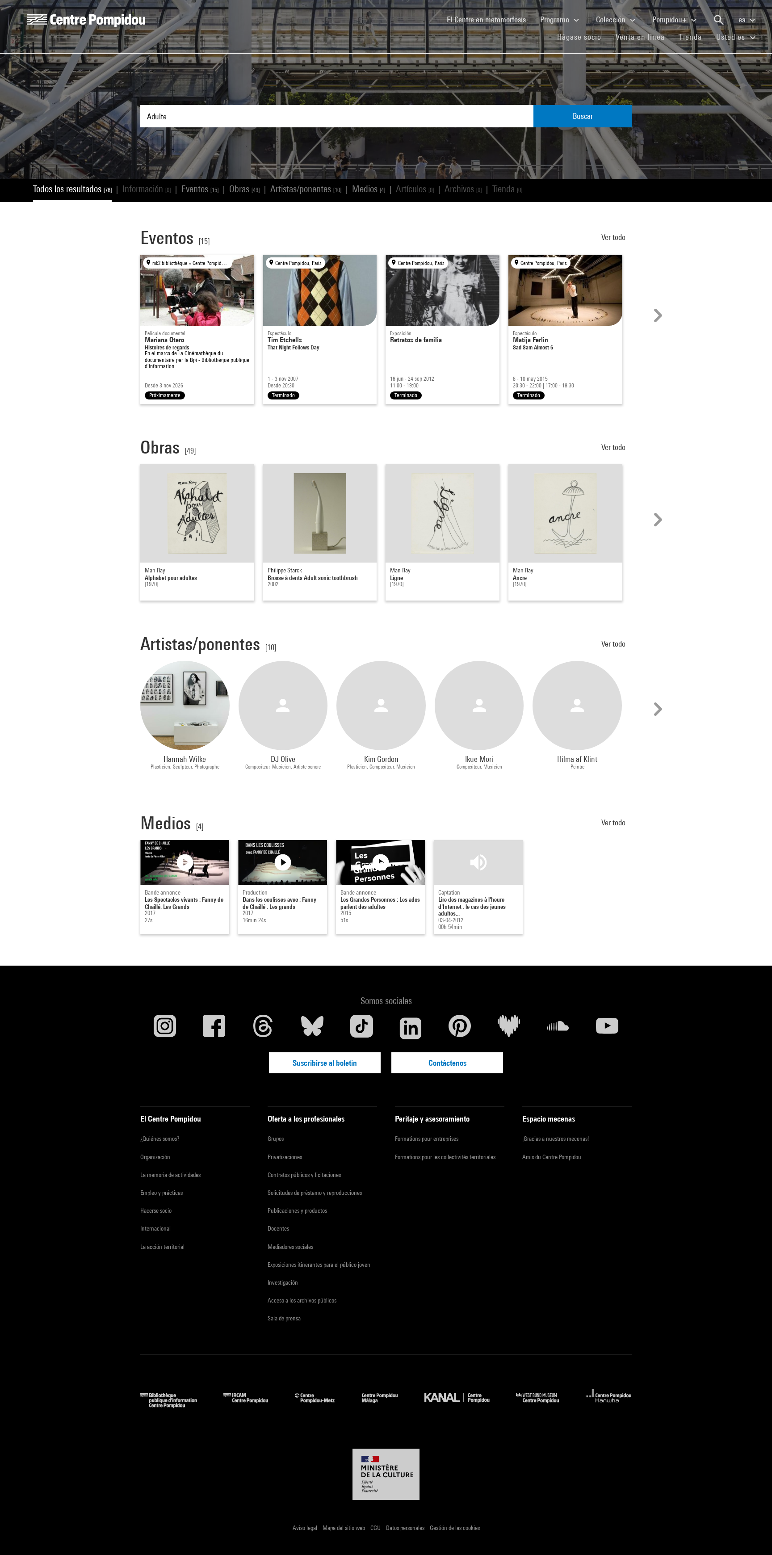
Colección (611, 19)
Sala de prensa (284, 1318)
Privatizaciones (285, 1156)
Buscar (583, 116)
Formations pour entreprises (426, 1138)
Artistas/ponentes (305, 188)
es (742, 19)
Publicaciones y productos (297, 1210)
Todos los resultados (72, 188)
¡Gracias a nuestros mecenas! (555, 1138)
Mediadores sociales (290, 1246)
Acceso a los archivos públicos (302, 1300)
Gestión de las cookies (455, 1527)
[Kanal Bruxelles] (463, 1405)
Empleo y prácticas (161, 1192)
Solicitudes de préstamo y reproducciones (315, 1192)
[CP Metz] (321, 1405)
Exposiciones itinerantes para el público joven (319, 1264)
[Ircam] (252, 1405)
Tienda (694, 37)
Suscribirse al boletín (325, 1062)
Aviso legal (306, 1527)
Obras (244, 188)
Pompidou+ (670, 19)
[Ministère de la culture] (386, 1474)
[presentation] (656, 315)
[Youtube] (607, 1028)
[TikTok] (361, 1028)
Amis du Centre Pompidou (551, 1156)
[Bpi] (175, 1405)
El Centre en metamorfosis (490, 19)
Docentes (278, 1228)
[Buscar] (718, 20)
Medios (368, 188)
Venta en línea (640, 37)
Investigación (283, 1282)
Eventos (199, 188)
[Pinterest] (459, 1028)
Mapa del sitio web (344, 1527)
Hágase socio (582, 37)
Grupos (276, 1138)
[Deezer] (508, 1028)
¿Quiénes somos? (159, 1138)
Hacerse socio (156, 1210)
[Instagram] (164, 1028)
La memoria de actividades (170, 1174)
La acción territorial (162, 1246)
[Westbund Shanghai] (544, 1405)
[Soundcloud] (558, 1028)
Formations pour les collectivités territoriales (445, 1156)
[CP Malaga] (386, 1405)
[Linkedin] (410, 1028)
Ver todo (614, 237)
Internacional (155, 1228)
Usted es (731, 37)
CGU (376, 1527)
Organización (155, 1156)
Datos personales (406, 1527)
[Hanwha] (609, 1405)
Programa (555, 19)
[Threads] (263, 1028)
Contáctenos (447, 1062)
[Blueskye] (312, 1028)
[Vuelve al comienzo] (751, 1534)
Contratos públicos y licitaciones (304, 1174)
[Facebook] (214, 1028)
